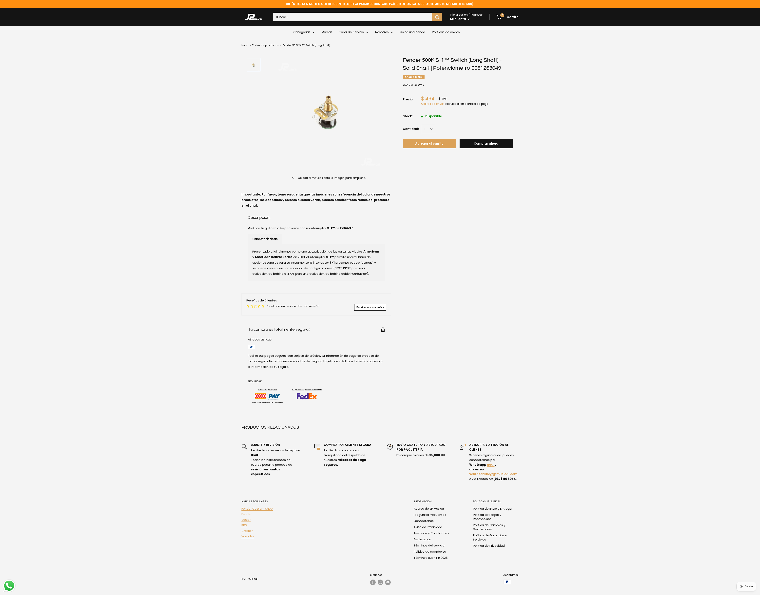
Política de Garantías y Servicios (490, 537)
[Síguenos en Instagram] (380, 582)
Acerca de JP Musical (429, 508)
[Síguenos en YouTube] (388, 582)
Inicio (244, 45)
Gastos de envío (432, 104)
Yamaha (247, 536)
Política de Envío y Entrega (492, 508)
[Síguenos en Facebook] (373, 582)
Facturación (422, 539)
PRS (244, 525)
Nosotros (382, 32)
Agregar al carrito (429, 143)
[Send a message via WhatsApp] (9, 586)
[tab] (265, 239)
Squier (246, 520)
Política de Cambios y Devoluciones (489, 527)
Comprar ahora (486, 143)
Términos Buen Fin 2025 (431, 558)
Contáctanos (424, 521)
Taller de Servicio (351, 32)
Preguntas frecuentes (430, 515)
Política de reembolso (430, 551)
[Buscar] (437, 17)
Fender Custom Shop (257, 508)
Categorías (301, 32)
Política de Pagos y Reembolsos (487, 517)
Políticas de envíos (446, 32)
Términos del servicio (429, 545)
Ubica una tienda (412, 32)
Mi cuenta (458, 19)
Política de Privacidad (489, 546)
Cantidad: (411, 129)
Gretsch (247, 531)
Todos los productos (265, 45)
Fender (246, 514)
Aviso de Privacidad (428, 527)
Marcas (327, 32)
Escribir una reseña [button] (370, 307)
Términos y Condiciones (431, 533)
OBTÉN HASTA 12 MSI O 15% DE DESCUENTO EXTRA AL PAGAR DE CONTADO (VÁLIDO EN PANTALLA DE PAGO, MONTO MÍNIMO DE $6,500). (380, 4)
